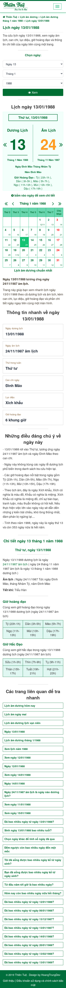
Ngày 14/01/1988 (14, 783)
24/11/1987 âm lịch (15, 564)
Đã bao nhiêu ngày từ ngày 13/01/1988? (29, 821)
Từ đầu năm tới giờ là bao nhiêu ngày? (29, 884)
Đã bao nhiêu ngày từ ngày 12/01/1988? (29, 902)
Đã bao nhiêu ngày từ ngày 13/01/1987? (29, 928)
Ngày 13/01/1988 (14, 731)
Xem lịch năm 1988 (16, 749)
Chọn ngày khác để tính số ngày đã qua (29, 839)
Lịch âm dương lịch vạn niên (22, 723)
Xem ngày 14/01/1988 (17, 775)
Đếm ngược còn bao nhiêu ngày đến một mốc (30, 849)
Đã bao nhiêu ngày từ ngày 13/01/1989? (29, 962)
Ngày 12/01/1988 (14, 766)
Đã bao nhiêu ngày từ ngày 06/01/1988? (29, 910)
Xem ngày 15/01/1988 (17, 813)
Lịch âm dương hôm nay (19, 705)
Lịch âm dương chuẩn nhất (33, 270)
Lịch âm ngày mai (15, 714)
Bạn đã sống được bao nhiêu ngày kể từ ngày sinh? (29, 874)
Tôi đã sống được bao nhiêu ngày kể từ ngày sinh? (32, 861)
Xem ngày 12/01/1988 (17, 757)
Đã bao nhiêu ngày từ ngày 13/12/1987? (29, 919)
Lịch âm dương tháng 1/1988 (22, 740)
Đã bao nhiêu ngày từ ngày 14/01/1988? (29, 936)
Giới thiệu (8, 980)
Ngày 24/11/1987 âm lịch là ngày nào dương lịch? (31, 794)
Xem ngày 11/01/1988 (17, 804)
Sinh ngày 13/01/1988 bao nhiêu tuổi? (28, 830)
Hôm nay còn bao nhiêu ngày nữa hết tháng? (32, 893)
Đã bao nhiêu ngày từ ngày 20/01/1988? (29, 945)
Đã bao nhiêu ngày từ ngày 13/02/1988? (29, 953)
